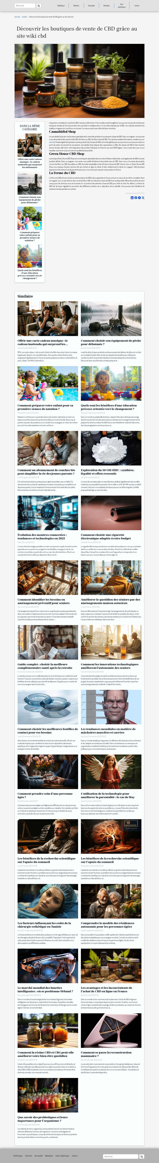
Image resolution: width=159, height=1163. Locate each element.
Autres (137, 5)
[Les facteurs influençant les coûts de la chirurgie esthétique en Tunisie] (48, 901)
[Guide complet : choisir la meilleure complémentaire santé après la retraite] (48, 642)
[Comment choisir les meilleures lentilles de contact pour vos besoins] (48, 707)
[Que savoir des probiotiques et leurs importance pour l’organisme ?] (48, 1095)
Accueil (17, 17)
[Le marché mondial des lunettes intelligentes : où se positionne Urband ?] (48, 965)
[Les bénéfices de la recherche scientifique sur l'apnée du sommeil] (48, 836)
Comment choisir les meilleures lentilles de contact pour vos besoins (48, 730)
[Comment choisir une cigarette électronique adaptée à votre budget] (111, 512)
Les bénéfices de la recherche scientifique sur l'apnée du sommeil (47, 860)
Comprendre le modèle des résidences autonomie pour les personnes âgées (107, 925)
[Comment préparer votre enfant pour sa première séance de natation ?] (30, 218)
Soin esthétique (121, 5)
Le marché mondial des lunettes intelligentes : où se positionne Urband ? (45, 989)
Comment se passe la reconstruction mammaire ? (106, 1054)
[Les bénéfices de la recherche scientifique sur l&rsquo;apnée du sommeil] (111, 836)
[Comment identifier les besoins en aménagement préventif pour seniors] (48, 577)
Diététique (61, 5)
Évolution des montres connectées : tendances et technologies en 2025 (42, 536)
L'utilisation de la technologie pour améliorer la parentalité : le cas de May (108, 795)
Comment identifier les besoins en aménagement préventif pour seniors (44, 601)
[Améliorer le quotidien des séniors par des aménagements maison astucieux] (111, 577)
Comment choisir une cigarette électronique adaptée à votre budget (106, 536)
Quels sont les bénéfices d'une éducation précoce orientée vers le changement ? (30, 274)
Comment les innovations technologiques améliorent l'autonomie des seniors (110, 666)
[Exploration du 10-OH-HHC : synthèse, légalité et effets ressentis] (111, 448)
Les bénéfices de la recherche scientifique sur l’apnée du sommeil (110, 860)
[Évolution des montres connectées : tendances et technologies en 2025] (48, 512)
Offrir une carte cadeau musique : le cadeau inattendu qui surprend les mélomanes (30, 163)
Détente (76, 5)
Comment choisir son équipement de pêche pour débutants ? (30, 200)
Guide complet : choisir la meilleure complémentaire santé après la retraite (45, 666)
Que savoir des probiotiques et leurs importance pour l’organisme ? (43, 1119)
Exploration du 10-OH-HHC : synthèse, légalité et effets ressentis (107, 471)
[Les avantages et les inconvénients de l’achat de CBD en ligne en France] (111, 965)
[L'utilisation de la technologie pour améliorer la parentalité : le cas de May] (111, 771)
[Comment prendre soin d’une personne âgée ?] (48, 771)
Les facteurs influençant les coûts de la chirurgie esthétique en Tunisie (44, 925)
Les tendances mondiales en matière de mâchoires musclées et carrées (108, 730)
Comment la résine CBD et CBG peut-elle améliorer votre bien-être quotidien (46, 1054)
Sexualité (91, 5)
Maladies (106, 5)
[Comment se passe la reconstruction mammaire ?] (111, 1030)
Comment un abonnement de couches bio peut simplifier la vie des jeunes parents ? (46, 471)
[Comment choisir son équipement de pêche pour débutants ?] (30, 183)
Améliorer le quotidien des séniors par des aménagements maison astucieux (110, 601)
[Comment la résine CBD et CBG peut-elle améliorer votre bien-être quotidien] (48, 1030)
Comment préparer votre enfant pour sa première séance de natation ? (30, 236)
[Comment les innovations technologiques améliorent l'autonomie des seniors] (111, 642)
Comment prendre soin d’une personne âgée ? (45, 795)
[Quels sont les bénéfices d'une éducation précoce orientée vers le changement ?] (30, 256)
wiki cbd (52, 142)
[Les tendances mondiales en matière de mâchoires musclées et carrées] (111, 707)
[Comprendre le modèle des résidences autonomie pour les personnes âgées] (111, 901)
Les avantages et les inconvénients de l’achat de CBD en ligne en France (106, 989)
